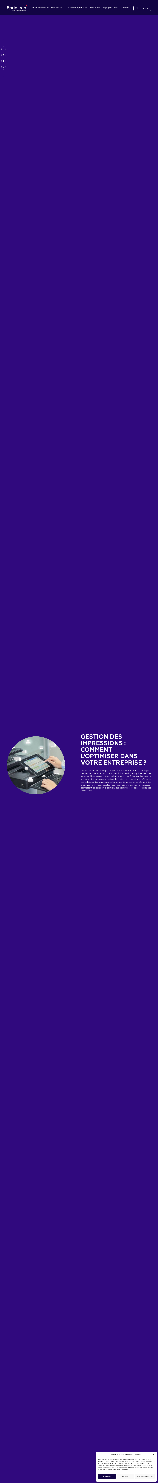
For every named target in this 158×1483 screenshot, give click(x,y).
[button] (153, 1455)
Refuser (125, 1476)
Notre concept (39, 8)
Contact (125, 8)
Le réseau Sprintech (77, 8)
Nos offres (56, 8)
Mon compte (142, 8)
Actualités (94, 8)
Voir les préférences (145, 1476)
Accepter (107, 1476)
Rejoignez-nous (110, 8)
